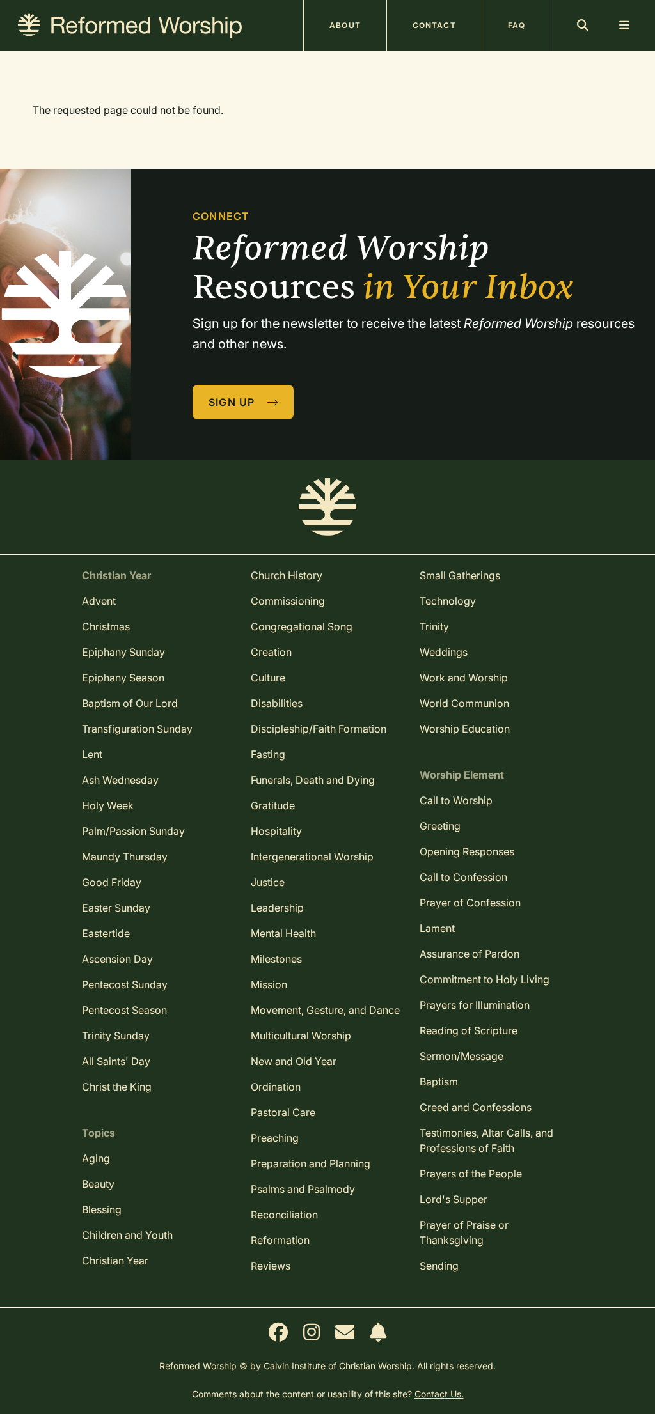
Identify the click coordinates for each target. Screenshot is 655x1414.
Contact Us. (439, 1393)
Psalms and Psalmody (303, 1189)
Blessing (102, 1209)
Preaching (275, 1137)
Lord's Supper (453, 1199)
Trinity (434, 626)
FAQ (516, 25)
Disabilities (277, 703)
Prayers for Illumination (475, 1004)
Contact (434, 25)
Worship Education (465, 728)
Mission (269, 984)
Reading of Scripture (468, 1030)
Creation (271, 652)
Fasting (268, 754)
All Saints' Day (116, 1061)
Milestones (276, 958)
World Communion (464, 703)
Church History (286, 575)
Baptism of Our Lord (130, 703)
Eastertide (106, 933)
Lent (92, 754)
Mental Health (283, 933)
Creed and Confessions (476, 1107)
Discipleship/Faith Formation (318, 728)
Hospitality (276, 831)
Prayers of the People (471, 1173)
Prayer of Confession (470, 902)
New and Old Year (293, 1061)
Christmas (106, 626)
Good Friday (111, 882)
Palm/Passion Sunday (133, 831)
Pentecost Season (124, 1010)
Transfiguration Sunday (137, 728)
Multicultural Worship (301, 1035)
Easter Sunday (116, 907)
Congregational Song (301, 626)
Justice (268, 882)
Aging (96, 1158)
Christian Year (115, 1260)
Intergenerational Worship (312, 856)
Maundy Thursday (125, 856)
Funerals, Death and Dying (313, 779)
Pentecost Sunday (125, 984)
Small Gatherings (460, 575)
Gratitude (273, 805)
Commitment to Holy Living (484, 979)
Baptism (439, 1081)
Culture (268, 677)
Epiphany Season (123, 677)
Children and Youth (127, 1235)
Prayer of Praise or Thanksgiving (464, 1232)
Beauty (98, 1183)
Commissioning (288, 600)
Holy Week (108, 805)
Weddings (444, 652)
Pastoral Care (283, 1112)
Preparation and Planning (310, 1163)
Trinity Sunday (116, 1035)
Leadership (277, 907)
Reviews (270, 1265)
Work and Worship (464, 677)
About (345, 25)
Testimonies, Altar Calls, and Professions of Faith (486, 1140)
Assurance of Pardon (469, 953)
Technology (448, 600)
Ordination (276, 1086)
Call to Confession (463, 877)
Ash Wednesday (120, 779)
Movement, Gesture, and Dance (325, 1010)
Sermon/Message (461, 1056)
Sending (439, 1265)
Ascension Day (117, 958)
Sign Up (233, 402)
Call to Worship (456, 800)
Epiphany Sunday (123, 652)
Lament (437, 928)
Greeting (440, 826)
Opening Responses (467, 851)
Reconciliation (284, 1214)
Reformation (280, 1240)
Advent (99, 600)
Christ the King (117, 1086)
